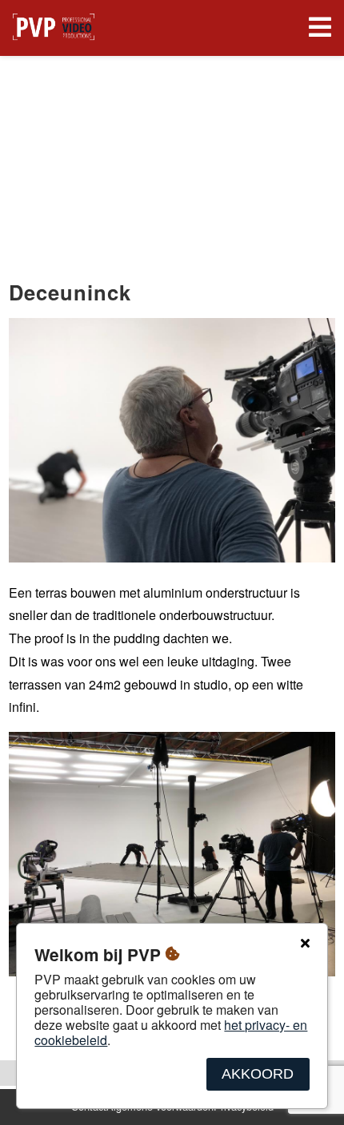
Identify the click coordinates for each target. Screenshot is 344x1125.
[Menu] (316, 28)
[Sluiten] (304, 944)
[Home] (53, 28)
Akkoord (258, 1074)
